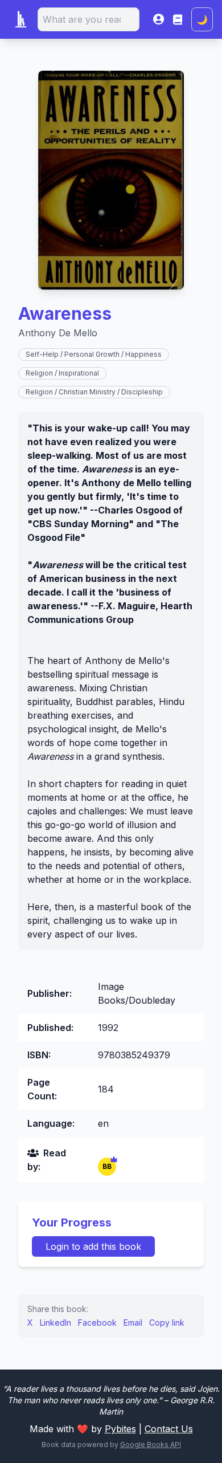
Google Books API (150, 1444)
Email (133, 1322)
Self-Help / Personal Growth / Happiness (94, 354)
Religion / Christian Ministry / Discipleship (94, 392)
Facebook (97, 1322)
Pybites (120, 1429)
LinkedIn (55, 1322)
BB (107, 1166)
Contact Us (169, 1429)
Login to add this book (93, 1246)
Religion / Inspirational (62, 373)
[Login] (158, 19)
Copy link (166, 1322)
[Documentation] (177, 19)
